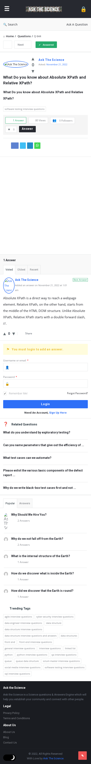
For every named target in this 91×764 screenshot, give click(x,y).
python (9, 654)
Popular (10, 503)
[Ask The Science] (45, 9)
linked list (70, 648)
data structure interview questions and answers (31, 635)
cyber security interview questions (54, 616)
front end (10, 642)
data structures (69, 635)
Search (13, 24)
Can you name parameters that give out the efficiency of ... (43, 445)
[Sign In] (83, 9)
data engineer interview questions (23, 623)
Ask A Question (77, 24)
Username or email (16, 360)
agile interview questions (18, 616)
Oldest (21, 269)
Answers (24, 503)
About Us (9, 732)
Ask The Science (53, 758)
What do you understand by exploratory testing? (36, 432)
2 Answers (24, 520)
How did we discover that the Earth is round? (42, 590)
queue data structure (27, 661)
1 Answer (23, 562)
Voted (9, 269)
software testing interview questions (24, 109)
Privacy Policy (11, 713)
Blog (6, 737)
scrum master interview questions (61, 661)
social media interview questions (22, 667)
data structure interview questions (23, 629)
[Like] (33, 58)
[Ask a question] (82, 755)
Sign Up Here (58, 412)
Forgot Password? (77, 393)
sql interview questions (17, 673)
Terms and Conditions (16, 718)
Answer (27, 128)
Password (10, 377)
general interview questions (20, 648)
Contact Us (10, 742)
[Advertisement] (45, 208)
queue (8, 661)
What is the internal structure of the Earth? (40, 556)
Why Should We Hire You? (29, 514)
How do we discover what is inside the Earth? (42, 573)
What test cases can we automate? (27, 457)
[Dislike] (33, 71)
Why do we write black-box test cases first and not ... (39, 487)
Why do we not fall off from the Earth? (37, 538)
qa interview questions (63, 654)
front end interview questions (35, 642)
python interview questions (32, 654)
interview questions (50, 648)
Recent (34, 269)
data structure (53, 623)
